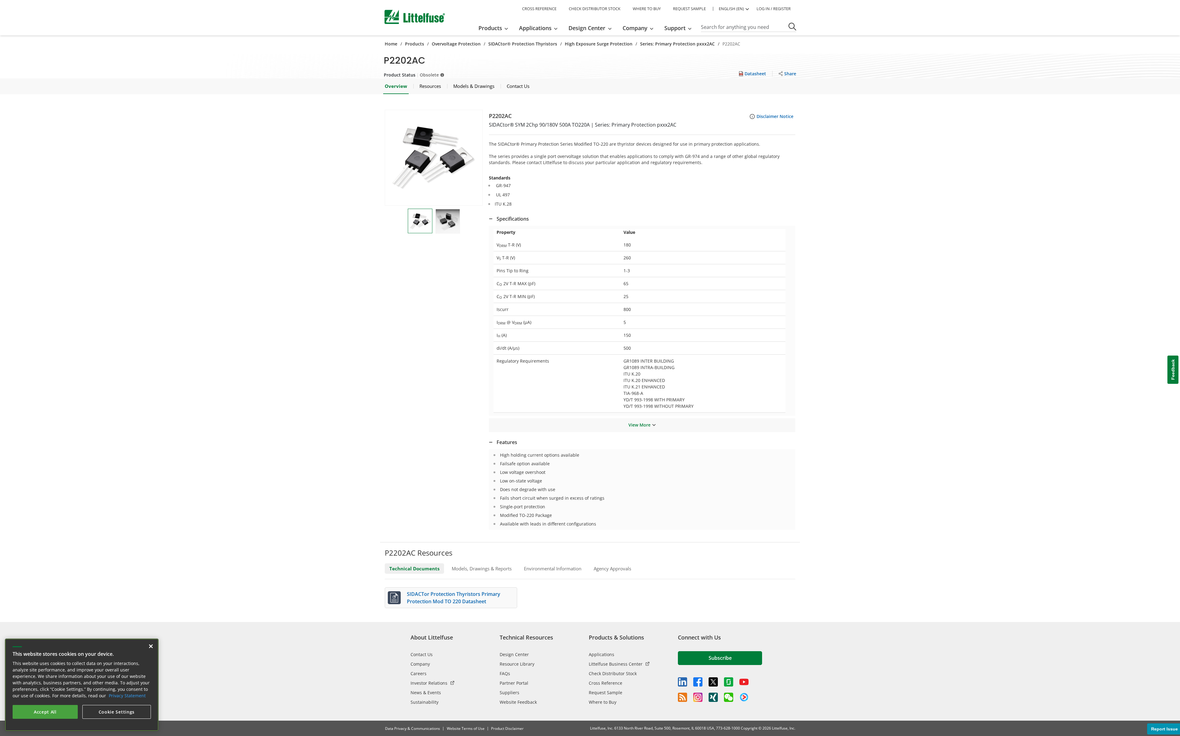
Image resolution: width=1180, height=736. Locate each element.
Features (507, 442)
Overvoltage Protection (456, 44)
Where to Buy (602, 702)
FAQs (505, 673)
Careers (419, 673)
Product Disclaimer (507, 728)
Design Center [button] (586, 28)
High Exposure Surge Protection (598, 44)
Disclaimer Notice (775, 116)
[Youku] (744, 697)
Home (391, 44)
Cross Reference (605, 683)
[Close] (151, 646)
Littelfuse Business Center (616, 664)
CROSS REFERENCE (539, 8)
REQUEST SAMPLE (689, 8)
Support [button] (675, 28)
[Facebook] (697, 682)
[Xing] (713, 697)
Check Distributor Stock (613, 673)
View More (639, 425)
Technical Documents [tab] (414, 568)
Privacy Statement (127, 696)
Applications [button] (535, 28)
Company (420, 664)
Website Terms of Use (466, 728)
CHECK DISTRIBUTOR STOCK (594, 8)
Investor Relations (429, 683)
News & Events (426, 692)
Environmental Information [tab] (552, 568)
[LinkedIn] (682, 682)
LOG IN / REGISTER (774, 8)
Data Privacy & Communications (412, 728)
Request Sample (605, 692)
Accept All (45, 712)
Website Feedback (518, 702)
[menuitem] (495, 28)
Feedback (1172, 369)
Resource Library (517, 664)
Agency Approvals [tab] (612, 568)
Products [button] (490, 28)
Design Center (514, 654)
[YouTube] (744, 682)
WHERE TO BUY (647, 8)
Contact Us (422, 654)
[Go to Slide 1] (420, 221)
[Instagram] (697, 697)
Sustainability (425, 702)
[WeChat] (728, 697)
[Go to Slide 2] (447, 221)
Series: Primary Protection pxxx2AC (677, 44)
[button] (433, 157)
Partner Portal (514, 683)
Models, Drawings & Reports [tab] (482, 568)
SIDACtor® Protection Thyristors (522, 44)
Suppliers (509, 692)
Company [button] (635, 28)
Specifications (513, 218)
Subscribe (720, 658)
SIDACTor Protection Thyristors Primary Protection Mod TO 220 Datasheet (453, 598)
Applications (601, 654)
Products (414, 44)
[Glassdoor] (728, 682)
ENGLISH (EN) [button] (731, 8)
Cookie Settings (117, 712)
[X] (713, 682)
